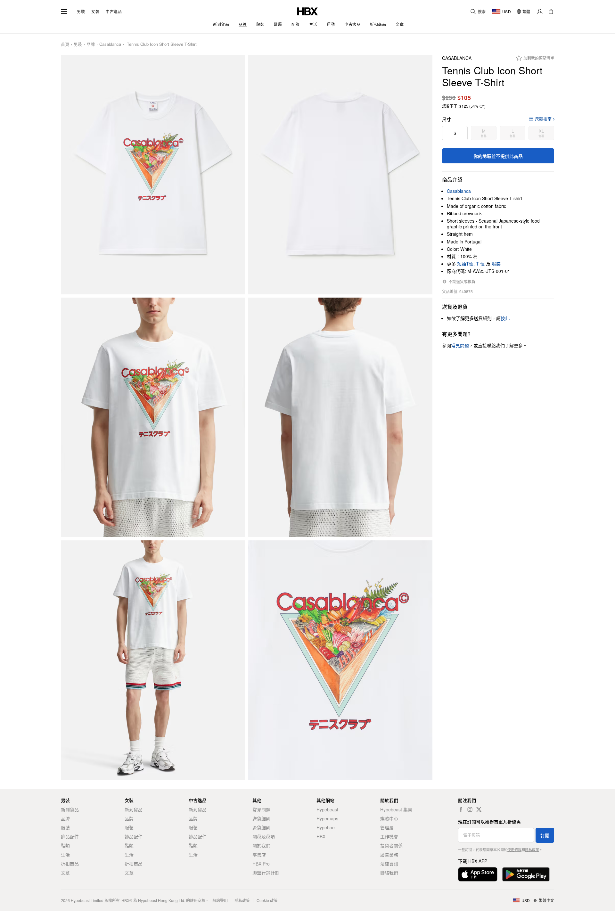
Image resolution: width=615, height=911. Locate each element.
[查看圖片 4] (340, 417)
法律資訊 (389, 863)
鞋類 (65, 845)
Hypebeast (327, 809)
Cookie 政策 (267, 900)
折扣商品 (70, 863)
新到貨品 (70, 809)
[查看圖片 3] (153, 417)
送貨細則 (261, 818)
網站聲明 (220, 900)
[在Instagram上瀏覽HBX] (470, 809)
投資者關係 (391, 845)
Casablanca (110, 44)
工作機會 (389, 836)
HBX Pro (261, 863)
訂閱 (544, 835)
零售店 (259, 855)
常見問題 (261, 809)
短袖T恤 (465, 263)
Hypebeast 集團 (396, 809)
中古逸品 (114, 11)
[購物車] (551, 11)
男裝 (81, 11)
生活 (65, 855)
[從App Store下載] (477, 874)
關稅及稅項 (263, 836)
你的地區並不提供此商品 (498, 156)
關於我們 (261, 845)
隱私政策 (532, 849)
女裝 (95, 11)
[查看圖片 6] (340, 660)
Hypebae (325, 827)
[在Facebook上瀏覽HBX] (461, 809)
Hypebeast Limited (87, 900)
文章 (65, 872)
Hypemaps (327, 818)
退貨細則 (261, 827)
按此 (505, 318)
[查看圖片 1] (153, 175)
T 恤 (480, 263)
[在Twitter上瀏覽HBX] (479, 809)
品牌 (90, 44)
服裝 (496, 263)
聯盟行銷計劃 (265, 872)
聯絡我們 (389, 872)
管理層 (387, 827)
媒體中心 (389, 818)
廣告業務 (389, 855)
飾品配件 (70, 836)
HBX (320, 836)
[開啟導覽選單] (64, 11)
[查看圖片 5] (153, 660)
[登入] (540, 11)
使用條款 (514, 849)
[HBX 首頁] (307, 11)
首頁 (65, 44)
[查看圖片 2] (340, 175)
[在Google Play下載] (526, 874)
